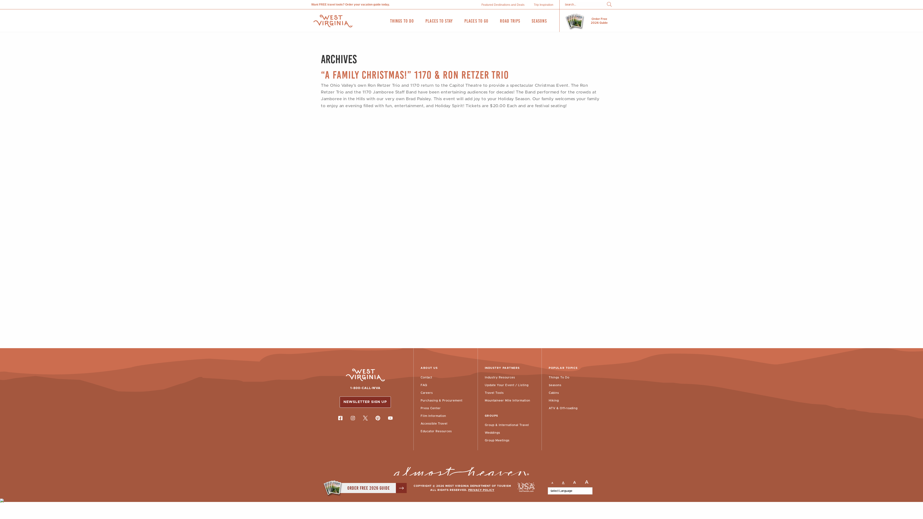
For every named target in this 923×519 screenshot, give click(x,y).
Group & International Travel (507, 425)
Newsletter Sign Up (365, 402)
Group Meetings (497, 440)
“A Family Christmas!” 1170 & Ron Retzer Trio (415, 75)
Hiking (554, 400)
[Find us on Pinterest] (378, 418)
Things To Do (559, 377)
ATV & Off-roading (563, 408)
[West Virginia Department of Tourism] (333, 21)
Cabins (554, 392)
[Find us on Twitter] (365, 418)
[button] (609, 4)
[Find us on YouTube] (390, 418)
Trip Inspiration (543, 4)
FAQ (424, 385)
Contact (426, 377)
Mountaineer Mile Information (507, 400)
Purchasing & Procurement (441, 400)
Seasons (555, 385)
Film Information (433, 415)
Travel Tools (494, 392)
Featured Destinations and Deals (502, 4)
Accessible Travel (434, 423)
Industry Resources (500, 377)
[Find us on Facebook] (340, 418)
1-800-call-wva (365, 388)
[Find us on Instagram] (353, 418)
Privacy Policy (481, 490)
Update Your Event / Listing (507, 385)
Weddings (492, 432)
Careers (427, 392)
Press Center (431, 408)
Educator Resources (436, 431)
